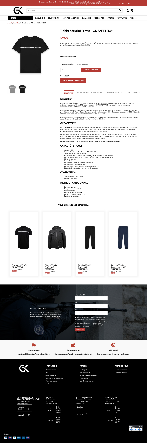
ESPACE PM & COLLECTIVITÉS (113, 4)
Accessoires (99, 18)
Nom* (76, 302)
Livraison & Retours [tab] (114, 93)
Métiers (13, 18)
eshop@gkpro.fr (110, 403)
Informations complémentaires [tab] (90, 93)
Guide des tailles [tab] (133, 93)
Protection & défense (70, 18)
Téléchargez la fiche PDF (73, 80)
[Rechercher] (119, 10)
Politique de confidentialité (54, 378)
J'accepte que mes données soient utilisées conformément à (90, 318)
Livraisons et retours (87, 381)
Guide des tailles (51, 375)
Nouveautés (122, 18)
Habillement (40, 18)
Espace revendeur (121, 370)
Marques (110, 18)
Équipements (53, 18)
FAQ (47, 372)
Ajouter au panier (91, 70)
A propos (133, 18)
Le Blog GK (83, 370)
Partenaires (84, 378)
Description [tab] (69, 93)
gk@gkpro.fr (80, 403)
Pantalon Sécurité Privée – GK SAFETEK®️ (84, 267)
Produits (16, 23)
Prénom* (77, 310)
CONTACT (130, 4)
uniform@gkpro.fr (22, 403)
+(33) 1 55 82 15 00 (82, 401)
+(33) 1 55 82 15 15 (53, 401)
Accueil (9, 23)
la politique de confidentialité (95, 319)
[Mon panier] (131, 10)
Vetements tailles (68, 64)
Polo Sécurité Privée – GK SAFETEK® (20, 266)
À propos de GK (85, 372)
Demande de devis (121, 372)
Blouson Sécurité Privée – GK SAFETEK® (51, 267)
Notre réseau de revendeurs (89, 375)
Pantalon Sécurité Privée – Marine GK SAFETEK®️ (118, 267)
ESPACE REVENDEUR (77, 4)
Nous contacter (51, 370)
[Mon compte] (127, 10)
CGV (47, 384)
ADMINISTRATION (94, 4)
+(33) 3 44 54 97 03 (23, 402)
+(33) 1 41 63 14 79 (112, 401)
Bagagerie (86, 18)
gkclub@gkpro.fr (51, 403)
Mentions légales (51, 381)
